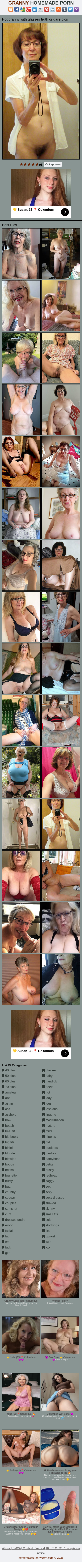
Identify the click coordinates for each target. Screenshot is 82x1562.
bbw (7, 1120)
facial (8, 1230)
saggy (49, 1181)
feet (7, 1242)
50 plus (10, 1076)
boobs (9, 1164)
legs (48, 1103)
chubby (10, 1192)
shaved (50, 1203)
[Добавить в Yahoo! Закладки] (76, 9)
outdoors (51, 1147)
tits (47, 1230)
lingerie (50, 1114)
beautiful (10, 1131)
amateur (10, 1092)
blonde (9, 1153)
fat (6, 1236)
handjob (51, 1081)
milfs (48, 1131)
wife (48, 1242)
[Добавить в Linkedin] (34, 9)
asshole (10, 1114)
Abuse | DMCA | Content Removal (23, 1548)
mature (50, 1125)
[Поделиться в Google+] (28, 9)
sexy (48, 1192)
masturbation (54, 1120)
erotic (8, 1225)
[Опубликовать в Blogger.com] (10, 9)
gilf (6, 1253)
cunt (7, 1214)
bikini (8, 1147)
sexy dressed (54, 1197)
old (47, 1142)
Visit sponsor (53, 164)
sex (48, 1186)
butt (7, 1186)
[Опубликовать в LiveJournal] (40, 9)
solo (48, 1219)
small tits (51, 1214)
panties (50, 1153)
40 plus (10, 1070)
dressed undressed (18, 1219)
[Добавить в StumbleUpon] (58, 9)
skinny (50, 1208)
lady (48, 1098)
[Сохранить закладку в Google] (22, 9)
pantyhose (52, 1159)
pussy (49, 1170)
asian (8, 1103)
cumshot (10, 1208)
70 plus (10, 1087)
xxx (47, 1247)
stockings (52, 1225)
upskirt (50, 1236)
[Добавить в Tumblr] (64, 9)
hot (47, 1092)
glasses (51, 1070)
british (9, 1170)
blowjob (10, 1159)
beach (9, 1125)
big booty (11, 1136)
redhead (51, 1175)
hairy (49, 1076)
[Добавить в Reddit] (52, 9)
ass (7, 1109)
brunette (10, 1175)
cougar (9, 1197)
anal (7, 1098)
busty (8, 1181)
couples (10, 1203)
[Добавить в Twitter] (70, 9)
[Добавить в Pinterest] (46, 9)
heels (49, 1087)
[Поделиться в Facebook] (16, 9)
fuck (7, 1247)
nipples (50, 1136)
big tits (9, 1142)
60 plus (10, 1081)
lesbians (51, 1109)
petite (49, 1164)
